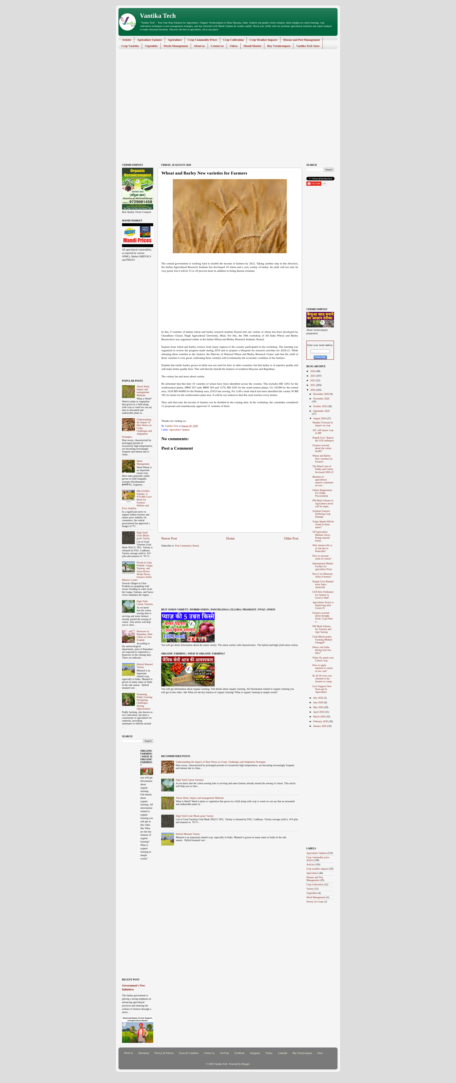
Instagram (255, 1053)
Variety (310, 888)
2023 (313, 376)
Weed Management (143, 462)
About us (199, 45)
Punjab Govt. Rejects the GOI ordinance (323, 439)
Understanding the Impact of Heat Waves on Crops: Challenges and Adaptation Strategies (221, 762)
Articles (126, 39)
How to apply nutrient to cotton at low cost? (322, 668)
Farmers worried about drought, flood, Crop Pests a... (322, 617)
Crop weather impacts (317, 868)
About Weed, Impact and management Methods (200, 798)
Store (320, 1053)
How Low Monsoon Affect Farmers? (322, 575)
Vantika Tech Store (308, 45)
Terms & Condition (188, 1053)
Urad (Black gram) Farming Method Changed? (322, 639)
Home (230, 538)
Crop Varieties (130, 45)
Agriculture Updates (149, 39)
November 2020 (321, 398)
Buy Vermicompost (278, 45)
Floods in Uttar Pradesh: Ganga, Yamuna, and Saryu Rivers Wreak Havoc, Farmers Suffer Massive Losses (137, 571)
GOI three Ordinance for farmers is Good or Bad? (323, 595)
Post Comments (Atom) (187, 545)
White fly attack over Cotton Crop (323, 659)
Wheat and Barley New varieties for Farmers (322, 458)
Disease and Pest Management (301, 39)
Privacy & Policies (164, 1053)
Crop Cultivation (233, 39)
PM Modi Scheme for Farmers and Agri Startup (321, 629)
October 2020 (320, 406)
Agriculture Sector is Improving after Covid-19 (322, 605)
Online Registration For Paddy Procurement (322, 493)
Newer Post (169, 538)
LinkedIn (282, 1053)
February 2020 (321, 721)
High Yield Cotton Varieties (190, 780)
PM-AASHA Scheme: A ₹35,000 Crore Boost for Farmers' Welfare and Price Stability (137, 500)
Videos (234, 45)
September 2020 (321, 411)
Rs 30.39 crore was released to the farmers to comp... (323, 678)
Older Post (291, 538)
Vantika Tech (158, 15)
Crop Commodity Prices (202, 39)
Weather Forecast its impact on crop (322, 424)
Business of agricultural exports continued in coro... (322, 481)
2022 (313, 380)
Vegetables (151, 45)
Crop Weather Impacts (263, 39)
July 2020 (318, 698)
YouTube (224, 1053)
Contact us (217, 45)
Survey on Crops (314, 901)
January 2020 (320, 726)
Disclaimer (143, 1053)
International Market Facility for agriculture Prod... (323, 566)
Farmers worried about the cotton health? (321, 448)
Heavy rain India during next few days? (321, 650)
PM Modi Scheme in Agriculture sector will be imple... (322, 503)
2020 (313, 390)
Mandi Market (252, 45)
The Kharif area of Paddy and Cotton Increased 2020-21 (323, 469)
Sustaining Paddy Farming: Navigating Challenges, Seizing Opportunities (145, 701)
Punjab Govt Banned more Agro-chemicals (322, 584)
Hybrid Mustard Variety (188, 834)
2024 (313, 371)
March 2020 (319, 716)
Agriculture (175, 39)
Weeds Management (176, 45)
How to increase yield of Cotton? (321, 557)
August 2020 (320, 418)
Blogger (245, 1064)
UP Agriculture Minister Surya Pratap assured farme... (321, 536)
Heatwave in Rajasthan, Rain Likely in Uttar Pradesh (144, 635)
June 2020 (318, 702)
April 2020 (319, 712)
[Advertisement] (225, 79)
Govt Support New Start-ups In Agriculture (321, 689)
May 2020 (318, 707)
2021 (313, 385)
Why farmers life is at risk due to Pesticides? (322, 548)
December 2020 (321, 394)
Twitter (269, 1053)
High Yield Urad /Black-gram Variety (195, 816)
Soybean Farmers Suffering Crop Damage (321, 514)
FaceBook (239, 1053)
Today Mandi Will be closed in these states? (323, 524)
